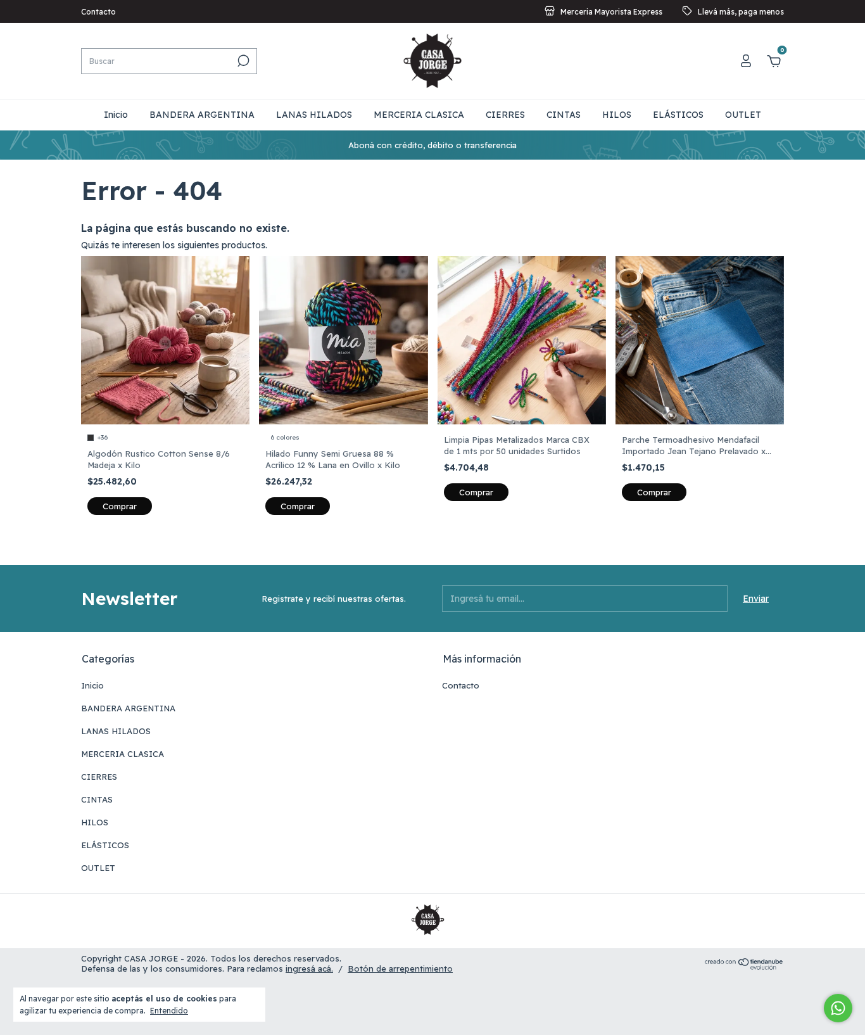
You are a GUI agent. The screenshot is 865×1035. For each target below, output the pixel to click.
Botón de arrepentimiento (400, 968)
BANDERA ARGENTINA (202, 114)
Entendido (169, 1010)
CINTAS (563, 114)
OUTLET (743, 114)
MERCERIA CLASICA (419, 114)
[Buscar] (242, 60)
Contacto (98, 11)
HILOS (616, 114)
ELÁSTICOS (678, 114)
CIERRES (505, 114)
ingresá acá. (309, 968)
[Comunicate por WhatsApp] (838, 1008)
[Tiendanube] (744, 966)
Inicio (116, 114)
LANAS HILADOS (314, 114)
